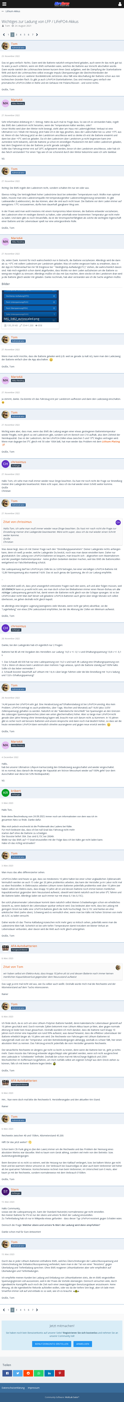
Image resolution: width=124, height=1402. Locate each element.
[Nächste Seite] (37, 34)
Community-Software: (62, 1397)
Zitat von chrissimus (17, 522)
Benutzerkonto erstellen (51, 1343)
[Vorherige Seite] (4, 34)
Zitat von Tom (13, 967)
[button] (4, 4)
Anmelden (82, 1343)
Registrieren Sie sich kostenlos (80, 1332)
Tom (7, 25)
